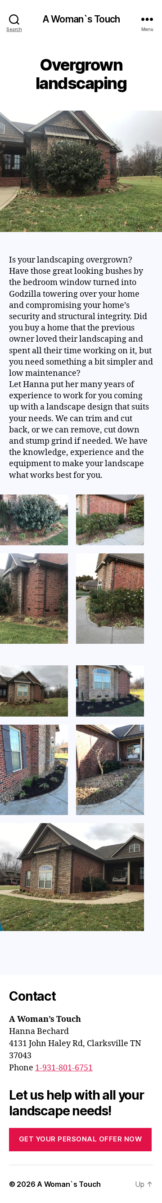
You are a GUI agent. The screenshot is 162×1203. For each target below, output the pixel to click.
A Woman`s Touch (81, 19)
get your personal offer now (80, 1139)
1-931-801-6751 (64, 1068)
